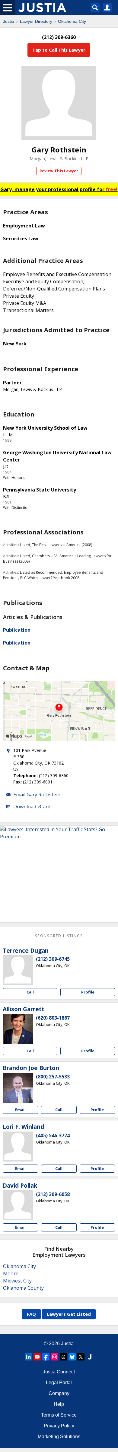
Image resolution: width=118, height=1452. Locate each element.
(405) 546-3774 (53, 1135)
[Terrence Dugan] (18, 970)
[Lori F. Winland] (18, 1147)
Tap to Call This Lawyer (58, 50)
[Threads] (63, 1356)
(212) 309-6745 (53, 959)
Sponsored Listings (59, 935)
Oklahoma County (23, 1288)
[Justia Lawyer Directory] (89, 1356)
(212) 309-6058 (53, 1194)
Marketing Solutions (59, 1436)
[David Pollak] (18, 1205)
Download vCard (31, 806)
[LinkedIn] (28, 1356)
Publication (16, 630)
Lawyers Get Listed (69, 1314)
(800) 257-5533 (53, 1076)
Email (20, 1109)
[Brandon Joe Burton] (18, 1088)
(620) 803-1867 (53, 1018)
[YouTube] (37, 1356)
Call (30, 992)
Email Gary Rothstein (36, 794)
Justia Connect (59, 1371)
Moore (10, 1273)
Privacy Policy (59, 1425)
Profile (87, 992)
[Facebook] (45, 1356)
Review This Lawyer (59, 170)
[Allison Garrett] (18, 1029)
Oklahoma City (72, 21)
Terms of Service (59, 1414)
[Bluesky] (72, 1356)
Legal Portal (59, 1382)
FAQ (31, 1314)
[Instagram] (54, 1356)
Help (59, 1404)
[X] (81, 1356)
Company (59, 1393)
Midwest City (17, 1280)
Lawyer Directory (36, 21)
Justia (8, 21)
